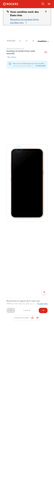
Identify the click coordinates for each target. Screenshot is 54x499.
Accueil (12, 40)
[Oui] (33, 318)
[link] (26, 21)
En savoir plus (40, 65)
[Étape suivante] (27, 183)
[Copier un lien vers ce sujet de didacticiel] (45, 52)
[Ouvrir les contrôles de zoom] (44, 292)
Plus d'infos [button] (12, 57)
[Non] (37, 318)
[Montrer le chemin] (26, 41)
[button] (43, 4)
